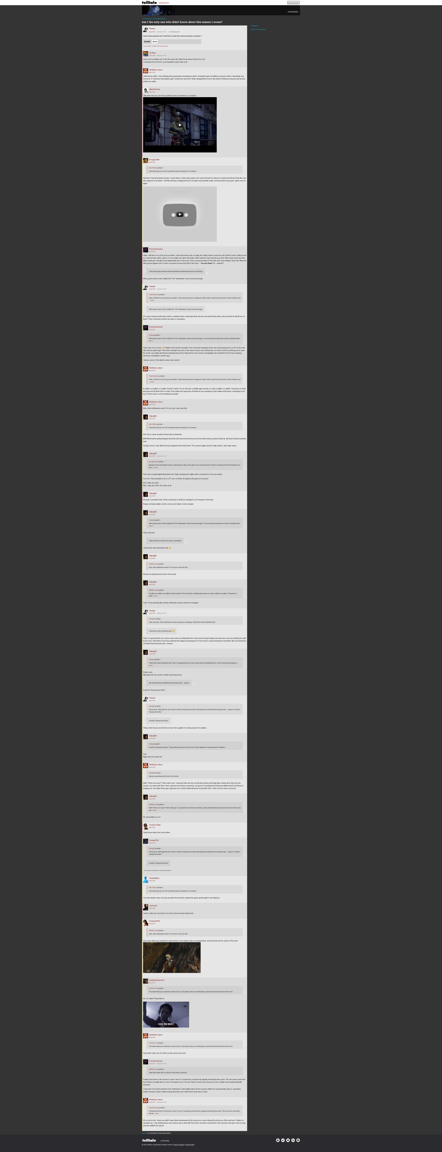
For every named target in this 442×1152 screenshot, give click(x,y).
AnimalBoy (154, 878)
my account (293, 2)
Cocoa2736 (153, 840)
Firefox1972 (154, 921)
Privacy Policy (190, 1145)
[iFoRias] (145, 53)
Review (166, 46)
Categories (293, 12)
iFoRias (152, 53)
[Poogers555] (145, 160)
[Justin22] (145, 907)
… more (151, 300)
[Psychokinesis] (145, 249)
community (164, 2)
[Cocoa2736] (145, 841)
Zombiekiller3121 (156, 980)
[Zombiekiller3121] (145, 981)
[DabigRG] (145, 417)
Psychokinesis (156, 249)
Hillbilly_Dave (155, 70)
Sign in (144, 1133)
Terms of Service (179, 1145)
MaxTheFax (154, 89)
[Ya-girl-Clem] (145, 826)
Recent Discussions (258, 29)
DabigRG (153, 416)
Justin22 (153, 906)
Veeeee (152, 28)
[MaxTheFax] (145, 90)
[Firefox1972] (145, 922)
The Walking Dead (174, 32)
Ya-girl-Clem (155, 825)
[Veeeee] (145, 29)
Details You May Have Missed (155, 46)
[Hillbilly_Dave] (145, 70)
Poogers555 (154, 160)
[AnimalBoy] (145, 880)
